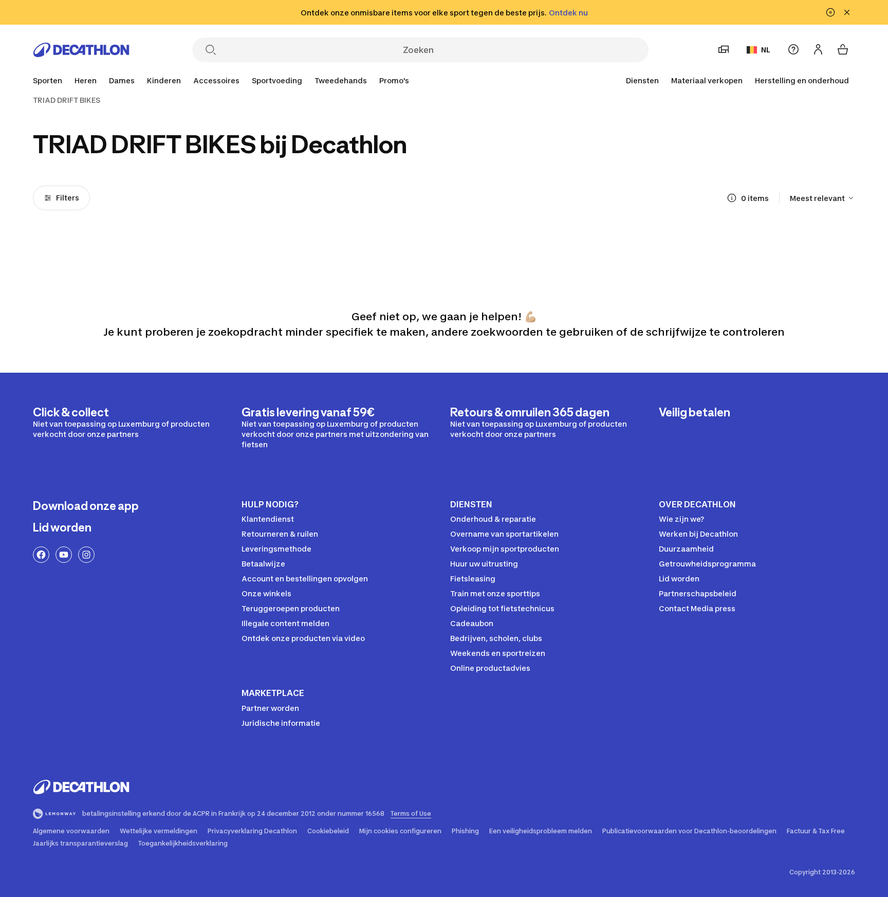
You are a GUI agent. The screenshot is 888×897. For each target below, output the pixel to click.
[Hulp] (793, 49)
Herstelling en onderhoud (802, 80)
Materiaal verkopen (707, 80)
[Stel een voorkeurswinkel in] (723, 49)
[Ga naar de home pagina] (81, 50)
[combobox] (822, 198)
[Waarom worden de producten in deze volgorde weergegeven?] (732, 198)
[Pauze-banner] (830, 12)
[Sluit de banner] (847, 12)
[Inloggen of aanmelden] (818, 49)
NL (765, 49)
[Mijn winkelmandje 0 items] (842, 49)
